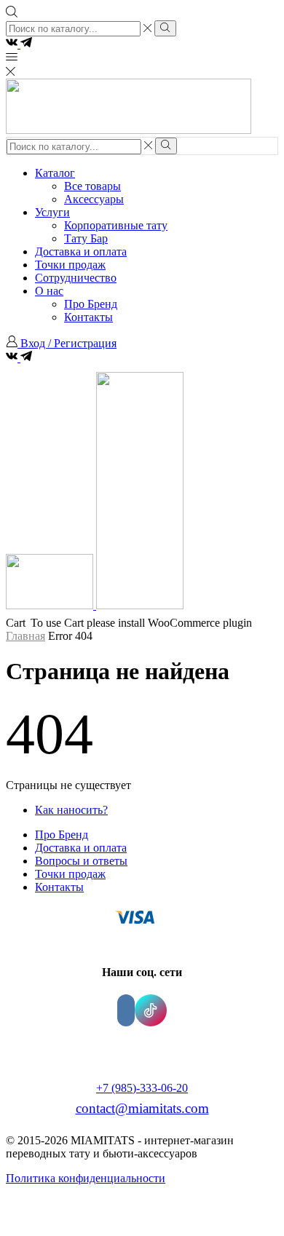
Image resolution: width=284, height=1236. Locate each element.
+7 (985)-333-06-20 (142, 1088)
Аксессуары (94, 199)
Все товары (92, 186)
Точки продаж (70, 264)
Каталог (55, 173)
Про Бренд (90, 304)
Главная (25, 636)
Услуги (52, 212)
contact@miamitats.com (142, 1108)
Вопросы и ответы (81, 861)
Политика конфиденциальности (85, 1178)
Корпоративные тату (115, 225)
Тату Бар (86, 238)
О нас (49, 291)
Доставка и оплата (81, 251)
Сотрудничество (76, 278)
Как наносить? (71, 810)
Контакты (88, 317)
